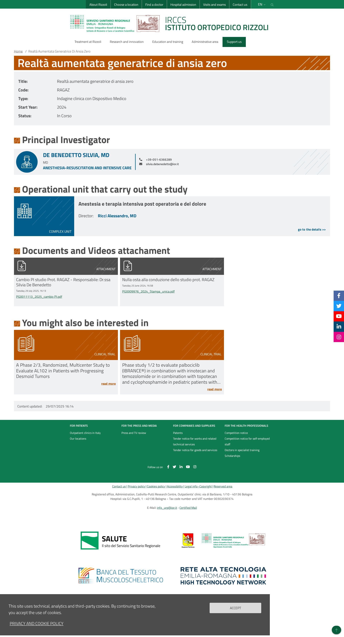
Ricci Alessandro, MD (117, 215)
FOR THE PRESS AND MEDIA (139, 425)
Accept (235, 607)
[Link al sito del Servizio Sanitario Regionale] (120, 541)
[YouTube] (339, 316)
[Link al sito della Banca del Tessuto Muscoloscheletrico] (120, 576)
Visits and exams (214, 4)
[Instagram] (339, 337)
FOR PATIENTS (79, 425)
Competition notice (236, 433)
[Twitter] (338, 306)
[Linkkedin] (339, 326)
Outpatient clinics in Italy (85, 433)
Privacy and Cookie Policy (36, 623)
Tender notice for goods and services (195, 450)
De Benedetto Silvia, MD (76, 154)
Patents (178, 433)
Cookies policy (156, 486)
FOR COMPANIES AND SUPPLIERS (194, 425)
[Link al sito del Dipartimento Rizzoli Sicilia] (223, 541)
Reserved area (223, 486)
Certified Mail (188, 507)
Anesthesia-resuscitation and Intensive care (87, 168)
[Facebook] (338, 296)
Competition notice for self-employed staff (247, 441)
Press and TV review (133, 433)
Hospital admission (183, 4)
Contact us (240, 4)
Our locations (78, 438)
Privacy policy (136, 486)
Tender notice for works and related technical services (194, 441)
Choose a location (126, 4)
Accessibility (175, 486)
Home (18, 51)
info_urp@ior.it (167, 507)
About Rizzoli (98, 4)
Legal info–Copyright (198, 486)
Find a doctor (154, 4)
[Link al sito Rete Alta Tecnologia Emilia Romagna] (223, 576)
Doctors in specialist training (242, 450)
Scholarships (232, 456)
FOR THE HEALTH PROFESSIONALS (246, 425)
